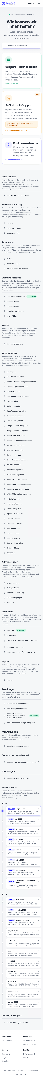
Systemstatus (28, 1044)
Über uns (5, 1054)
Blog (3, 1057)
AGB (24, 1057)
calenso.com (21, 1074)
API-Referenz (28, 1041)
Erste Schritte (7, 1041)
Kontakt (5, 1061)
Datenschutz (28, 1054)
